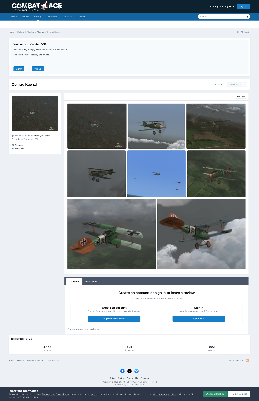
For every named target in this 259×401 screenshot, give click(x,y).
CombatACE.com (131, 382)
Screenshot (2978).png (200, 190)
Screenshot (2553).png (199, 141)
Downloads (52, 16)
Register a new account (114, 318)
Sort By (240, 97)
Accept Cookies (216, 394)
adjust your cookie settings (164, 394)
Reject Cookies (239, 394)
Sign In (19, 69)
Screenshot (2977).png (80, 262)
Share (219, 84)
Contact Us (132, 378)
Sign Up (243, 6)
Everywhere (234, 16)
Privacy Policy (117, 378)
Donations (81, 16)
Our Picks (67, 16)
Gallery (37, 16)
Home (14, 16)
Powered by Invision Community (129, 384)
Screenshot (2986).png (140, 190)
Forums (25, 16)
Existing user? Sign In (221, 6)
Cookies (145, 378)
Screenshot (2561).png (80, 190)
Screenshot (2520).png (141, 141)
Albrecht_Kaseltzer (41, 135)
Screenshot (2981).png (80, 141)
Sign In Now (198, 318)
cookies (93, 394)
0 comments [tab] (91, 281)
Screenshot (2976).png (170, 262)
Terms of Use (48, 394)
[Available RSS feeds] (247, 360)
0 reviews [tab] (74, 281)
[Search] (247, 16)
